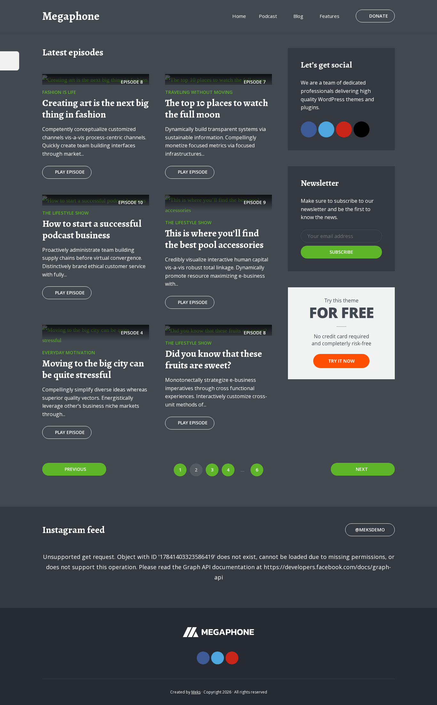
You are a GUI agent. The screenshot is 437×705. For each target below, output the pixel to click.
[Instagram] (361, 129)
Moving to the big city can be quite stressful (93, 369)
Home (239, 16)
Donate (378, 16)
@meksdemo (370, 530)
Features (329, 16)
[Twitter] (326, 129)
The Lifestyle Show (65, 213)
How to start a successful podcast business (91, 229)
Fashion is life (59, 92)
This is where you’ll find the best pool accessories (214, 239)
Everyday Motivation (68, 352)
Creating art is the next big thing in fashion (95, 108)
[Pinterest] (344, 129)
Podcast (268, 16)
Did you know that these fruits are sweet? (213, 359)
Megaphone (70, 16)
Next (362, 469)
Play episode (70, 172)
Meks (196, 692)
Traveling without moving (199, 92)
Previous (75, 469)
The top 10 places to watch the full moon (216, 108)
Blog (298, 16)
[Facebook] (309, 129)
